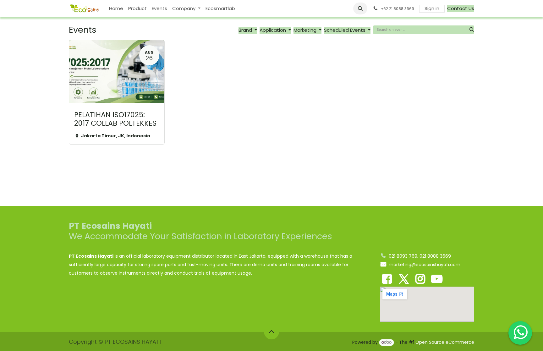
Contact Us (460, 8)
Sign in (432, 8)
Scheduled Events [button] (345, 30)
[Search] (471, 29)
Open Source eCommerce (444, 342)
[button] (360, 8)
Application (273, 30)
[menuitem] (116, 9)
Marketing (305, 30)
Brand (246, 30)
